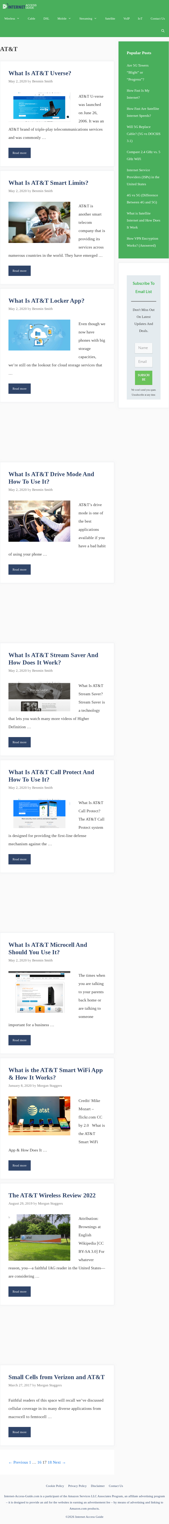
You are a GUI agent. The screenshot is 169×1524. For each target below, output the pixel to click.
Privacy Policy (77, 1486)
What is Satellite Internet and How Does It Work (143, 220)
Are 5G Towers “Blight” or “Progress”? (138, 72)
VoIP (126, 18)
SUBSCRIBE (144, 377)
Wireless (9, 18)
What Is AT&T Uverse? (39, 73)
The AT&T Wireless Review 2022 (52, 1195)
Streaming (85, 18)
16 (39, 1462)
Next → (59, 1462)
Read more (22, 154)
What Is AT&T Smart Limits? (48, 182)
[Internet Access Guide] (20, 6)
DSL (46, 18)
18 (50, 1462)
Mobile (62, 18)
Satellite (110, 18)
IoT (140, 18)
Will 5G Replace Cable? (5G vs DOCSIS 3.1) (143, 134)
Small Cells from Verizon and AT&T (56, 1377)
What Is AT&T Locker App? (46, 300)
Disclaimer (98, 1486)
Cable (31, 18)
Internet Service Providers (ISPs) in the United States (143, 177)
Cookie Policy (55, 1486)
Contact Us (158, 18)
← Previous (18, 1462)
